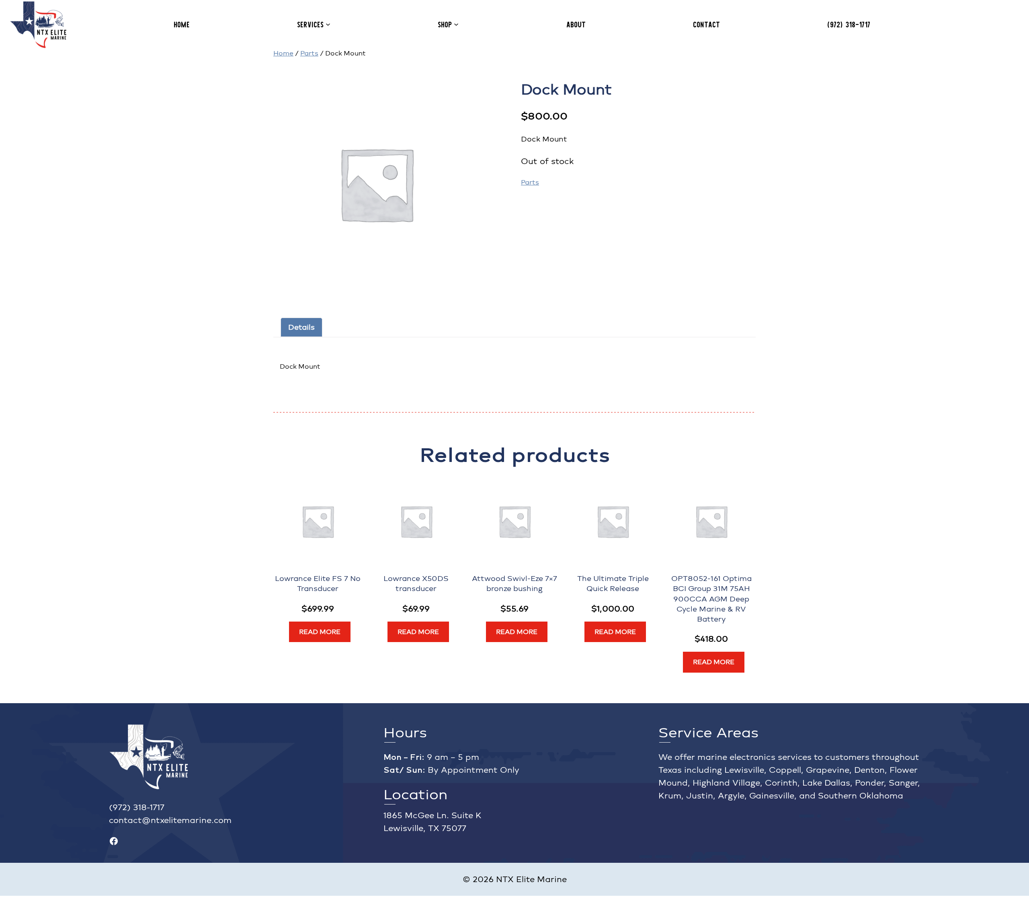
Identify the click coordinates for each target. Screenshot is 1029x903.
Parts (309, 53)
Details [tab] (301, 327)
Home (283, 53)
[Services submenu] (328, 24)
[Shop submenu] (456, 24)
